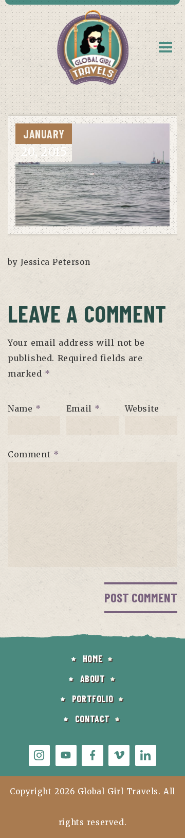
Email (83, 408)
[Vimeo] (119, 755)
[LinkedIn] (145, 755)
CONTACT (92, 718)
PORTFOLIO (92, 698)
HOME (92, 658)
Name (24, 408)
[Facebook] (92, 755)
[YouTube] (66, 755)
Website (142, 408)
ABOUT (92, 678)
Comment (33, 454)
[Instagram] (39, 755)
